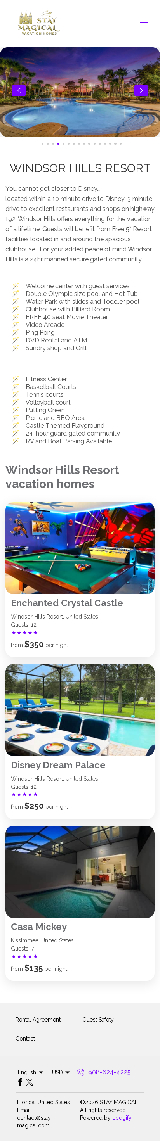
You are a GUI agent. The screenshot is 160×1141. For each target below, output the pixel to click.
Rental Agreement (38, 1020)
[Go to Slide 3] (53, 144)
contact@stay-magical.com (35, 1122)
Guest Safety (98, 1020)
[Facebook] (20, 1082)
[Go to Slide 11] (95, 144)
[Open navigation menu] (144, 23)
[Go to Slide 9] (84, 144)
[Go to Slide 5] (63, 144)
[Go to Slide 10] (89, 144)
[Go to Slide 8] (79, 144)
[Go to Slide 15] (115, 144)
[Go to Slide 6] (69, 144)
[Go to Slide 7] (74, 144)
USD (57, 1072)
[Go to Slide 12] (100, 144)
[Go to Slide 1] (42, 144)
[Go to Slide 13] (105, 144)
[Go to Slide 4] (58, 144)
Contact (25, 1039)
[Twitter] (29, 1082)
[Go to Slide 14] (110, 144)
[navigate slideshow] (19, 91)
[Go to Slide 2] (48, 144)
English (27, 1072)
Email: (24, 1110)
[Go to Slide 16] (121, 144)
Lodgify (122, 1118)
